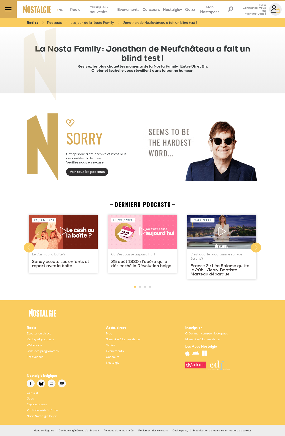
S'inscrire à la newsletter (123, 339)
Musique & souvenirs (99, 9)
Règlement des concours (153, 430)
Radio (75, 9)
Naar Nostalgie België (42, 416)
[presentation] (29, 248)
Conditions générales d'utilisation (79, 430)
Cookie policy (180, 430)
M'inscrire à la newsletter (203, 339)
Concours (151, 9)
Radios (32, 23)
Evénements (128, 9)
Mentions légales (44, 430)
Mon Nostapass (209, 9)
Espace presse (37, 404)
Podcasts (54, 23)
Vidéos (110, 345)
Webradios (34, 345)
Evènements (115, 351)
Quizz (190, 9)
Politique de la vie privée (119, 430)
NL (60, 10)
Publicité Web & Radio (42, 410)
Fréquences (35, 357)
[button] (134, 287)
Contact (32, 393)
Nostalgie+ (172, 9)
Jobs (30, 398)
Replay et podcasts (40, 339)
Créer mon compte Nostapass (206, 333)
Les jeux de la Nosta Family (92, 23)
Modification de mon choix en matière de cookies (222, 430)
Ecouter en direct (39, 333)
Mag (109, 333)
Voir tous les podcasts (87, 172)
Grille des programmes (43, 351)
